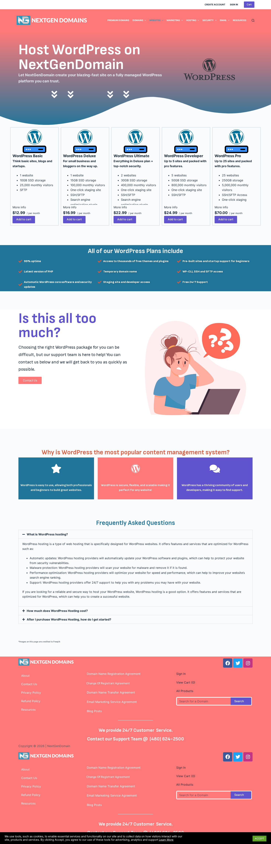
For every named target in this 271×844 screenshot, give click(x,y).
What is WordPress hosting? (47, 534)
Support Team (128, 739)
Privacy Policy (31, 692)
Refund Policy (30, 701)
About (25, 675)
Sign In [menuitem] (234, 4)
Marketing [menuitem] (173, 20)
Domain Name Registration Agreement (112, 674)
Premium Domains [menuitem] (118, 20)
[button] (135, 534)
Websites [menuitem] (155, 20)
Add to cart (23, 219)
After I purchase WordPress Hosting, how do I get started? (69, 619)
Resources (28, 709)
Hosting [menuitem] (191, 20)
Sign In (181, 674)
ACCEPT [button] (259, 838)
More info (19, 207)
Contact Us (29, 684)
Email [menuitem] (223, 20)
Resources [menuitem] (239, 20)
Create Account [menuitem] (215, 4)
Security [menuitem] (208, 20)
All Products (184, 691)
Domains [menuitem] (138, 20)
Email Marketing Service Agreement (110, 702)
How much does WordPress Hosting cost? (57, 611)
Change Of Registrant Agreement (107, 683)
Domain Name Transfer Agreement (111, 692)
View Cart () (185, 682)
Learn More (166, 839)
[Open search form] (253, 20)
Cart (249, 4)
